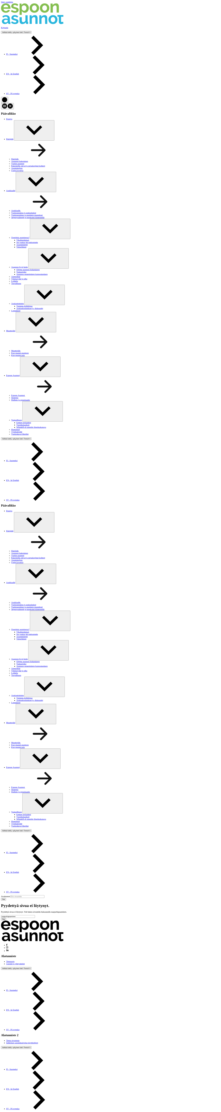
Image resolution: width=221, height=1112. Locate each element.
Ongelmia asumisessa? (20, 237)
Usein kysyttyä (17, 170)
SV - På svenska (12, 93)
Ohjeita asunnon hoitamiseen (28, 270)
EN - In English (12, 74)
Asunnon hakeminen (19, 161)
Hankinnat (15, 429)
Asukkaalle (10, 191)
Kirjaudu (4, 28)
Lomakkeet (15, 311)
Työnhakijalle (16, 432)
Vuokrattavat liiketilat (20, 434)
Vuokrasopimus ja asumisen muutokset (27, 215)
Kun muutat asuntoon (20, 353)
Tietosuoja (10, 961)
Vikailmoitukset (22, 240)
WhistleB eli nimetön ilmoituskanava (31, 427)
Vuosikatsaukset (22, 425)
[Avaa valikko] (34, 130)
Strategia (14, 398)
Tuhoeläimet (21, 247)
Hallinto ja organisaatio (20, 400)
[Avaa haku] (4, 100)
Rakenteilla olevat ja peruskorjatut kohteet (28, 166)
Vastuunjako (21, 272)
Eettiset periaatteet (23, 423)
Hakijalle (9, 139)
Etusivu (9, 119)
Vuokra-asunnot (17, 164)
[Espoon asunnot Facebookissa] (6, 945)
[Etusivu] (32, 23)
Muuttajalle (10, 331)
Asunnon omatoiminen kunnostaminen (32, 274)
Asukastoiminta (17, 303)
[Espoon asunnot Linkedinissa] (7, 951)
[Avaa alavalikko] (50, 229)
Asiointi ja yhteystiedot (15, 964)
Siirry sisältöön (7, 2)
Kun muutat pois (18, 355)
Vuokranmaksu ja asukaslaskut (23, 213)
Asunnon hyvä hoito (19, 267)
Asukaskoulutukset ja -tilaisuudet (29, 308)
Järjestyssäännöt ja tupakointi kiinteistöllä (27, 217)
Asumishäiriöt (22, 245)
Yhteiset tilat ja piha (19, 279)
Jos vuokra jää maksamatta (27, 242)
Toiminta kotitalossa (24, 306)
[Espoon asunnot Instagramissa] (7, 948)
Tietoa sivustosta (12, 1040)
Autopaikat (15, 277)
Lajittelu (14, 281)
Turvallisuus (16, 283)
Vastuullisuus (16, 420)
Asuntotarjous (17, 168)
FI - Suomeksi (12, 54)
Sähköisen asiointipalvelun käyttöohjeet (22, 1043)
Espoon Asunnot (13, 375)
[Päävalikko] (7, 106)
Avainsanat (5, 896)
